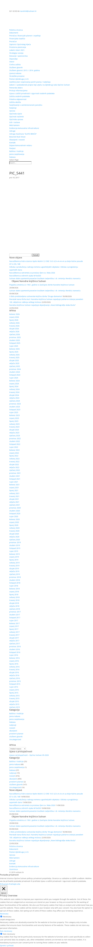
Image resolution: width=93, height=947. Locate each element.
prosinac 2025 (15, 337)
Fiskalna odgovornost (17, 99)
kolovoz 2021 (14, 484)
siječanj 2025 (14, 366)
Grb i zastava (14, 122)
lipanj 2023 (13, 421)
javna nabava (14, 716)
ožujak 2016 (14, 672)
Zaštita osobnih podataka (19, 96)
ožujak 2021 (14, 499)
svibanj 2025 (14, 355)
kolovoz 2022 (14, 450)
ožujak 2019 (14, 568)
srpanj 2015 (14, 690)
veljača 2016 (14, 675)
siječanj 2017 (14, 643)
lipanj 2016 (13, 664)
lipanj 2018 (13, 594)
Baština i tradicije (16, 151)
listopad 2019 (14, 548)
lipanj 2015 (13, 693)
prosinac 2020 (15, 508)
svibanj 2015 (14, 695)
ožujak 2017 (14, 638)
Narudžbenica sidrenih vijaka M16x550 (25, 276)
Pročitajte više (14, 884)
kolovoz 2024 (14, 381)
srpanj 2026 (14, 317)
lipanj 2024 (13, 386)
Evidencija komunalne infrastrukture (24, 128)
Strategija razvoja (16, 53)
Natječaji (12, 108)
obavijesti (13, 731)
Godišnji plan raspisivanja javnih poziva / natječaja (29, 82)
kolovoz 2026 (14, 314)
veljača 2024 (14, 398)
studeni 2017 (14, 614)
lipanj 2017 (13, 629)
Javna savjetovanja (16, 154)
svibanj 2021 (14, 493)
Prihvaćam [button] (4, 884)
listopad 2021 (14, 479)
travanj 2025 (14, 357)
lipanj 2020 (13, 525)
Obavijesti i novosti (17, 140)
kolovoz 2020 (14, 519)
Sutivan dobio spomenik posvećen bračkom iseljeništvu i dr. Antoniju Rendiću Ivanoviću (45, 278)
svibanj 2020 (14, 528)
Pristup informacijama (18, 90)
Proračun (13, 41)
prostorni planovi (16, 733)
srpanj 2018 (14, 591)
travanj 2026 (14, 326)
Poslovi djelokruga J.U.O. (19, 79)
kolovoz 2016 (14, 658)
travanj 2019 (14, 565)
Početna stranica (16, 30)
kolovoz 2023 (14, 415)
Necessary (7, 916)
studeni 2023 (14, 407)
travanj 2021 (14, 496)
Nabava (12, 157)
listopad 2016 (14, 652)
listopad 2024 (14, 375)
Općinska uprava (16, 119)
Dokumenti (13, 33)
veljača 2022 (14, 467)
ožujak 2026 (14, 328)
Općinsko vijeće (15, 114)
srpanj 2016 (14, 661)
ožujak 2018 (14, 603)
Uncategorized (15, 739)
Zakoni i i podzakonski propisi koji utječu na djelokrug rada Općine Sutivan (39, 85)
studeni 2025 (14, 340)
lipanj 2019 (13, 560)
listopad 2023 (14, 409)
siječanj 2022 (14, 470)
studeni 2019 (14, 545)
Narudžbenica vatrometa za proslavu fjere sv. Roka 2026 (32, 273)
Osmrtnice (13, 869)
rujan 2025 (13, 346)
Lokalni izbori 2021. (17, 50)
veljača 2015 (14, 704)
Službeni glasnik (16, 67)
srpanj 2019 (14, 557)
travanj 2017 (14, 635)
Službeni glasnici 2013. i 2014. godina (24, 70)
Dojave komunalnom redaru (20, 145)
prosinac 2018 (15, 577)
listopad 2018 (14, 583)
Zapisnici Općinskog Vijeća (20, 44)
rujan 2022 (13, 447)
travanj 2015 (14, 698)
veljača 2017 (14, 640)
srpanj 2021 (14, 487)
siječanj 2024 (14, 401)
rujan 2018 (13, 586)
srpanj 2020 (14, 522)
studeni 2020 (14, 511)
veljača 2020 (14, 537)
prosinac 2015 (15, 681)
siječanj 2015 (14, 707)
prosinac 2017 (15, 612)
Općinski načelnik (16, 116)
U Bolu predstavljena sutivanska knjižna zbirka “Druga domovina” (35, 296)
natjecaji (12, 725)
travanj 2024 (14, 392)
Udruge (12, 131)
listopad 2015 (14, 684)
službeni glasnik (15, 736)
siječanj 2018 (14, 609)
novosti (12, 728)
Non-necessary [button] (6, 931)
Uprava (12, 111)
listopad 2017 (14, 617)
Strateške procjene (16, 76)
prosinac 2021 (15, 473)
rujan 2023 (13, 412)
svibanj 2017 (14, 632)
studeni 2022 (14, 441)
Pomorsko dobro (16, 88)
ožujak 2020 (14, 534)
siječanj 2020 (14, 539)
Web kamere (14, 125)
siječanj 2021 (14, 505)
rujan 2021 (13, 482)
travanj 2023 (14, 427)
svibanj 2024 (14, 389)
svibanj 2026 (14, 323)
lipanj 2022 (13, 456)
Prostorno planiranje (17, 47)
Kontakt (12, 142)
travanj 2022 (14, 461)
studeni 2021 (14, 476)
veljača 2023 (14, 432)
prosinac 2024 (15, 369)
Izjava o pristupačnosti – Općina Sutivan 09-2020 (29, 755)
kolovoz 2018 (14, 589)
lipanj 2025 (13, 352)
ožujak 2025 (14, 360)
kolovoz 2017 (14, 623)
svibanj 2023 (14, 424)
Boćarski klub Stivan (17, 137)
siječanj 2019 (14, 574)
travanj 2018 (14, 600)
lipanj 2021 (13, 490)
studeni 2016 (14, 649)
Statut (11, 61)
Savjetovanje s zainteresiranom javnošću (25, 105)
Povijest (12, 148)
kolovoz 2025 (14, 349)
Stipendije (13, 59)
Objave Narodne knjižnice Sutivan (29, 281)
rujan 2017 (13, 620)
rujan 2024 (13, 378)
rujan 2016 (13, 655)
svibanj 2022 (14, 458)
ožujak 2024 (14, 395)
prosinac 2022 (15, 438)
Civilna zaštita (15, 64)
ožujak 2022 (14, 464)
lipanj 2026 (13, 320)
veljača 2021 (14, 502)
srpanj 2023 (14, 418)
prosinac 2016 (15, 646)
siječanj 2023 (14, 435)
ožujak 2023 (14, 430)
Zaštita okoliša (15, 102)
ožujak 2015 (14, 701)
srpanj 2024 (14, 383)
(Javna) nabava (15, 73)
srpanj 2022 (14, 453)
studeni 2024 (14, 372)
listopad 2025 (14, 343)
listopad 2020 (14, 513)
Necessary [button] (4, 914)
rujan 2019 (13, 551)
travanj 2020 (14, 531)
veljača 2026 (14, 331)
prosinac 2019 (15, 542)
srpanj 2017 (14, 626)
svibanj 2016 (14, 667)
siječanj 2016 (14, 678)
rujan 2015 (13, 687)
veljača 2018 (14, 606)
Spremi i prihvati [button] (7, 945)
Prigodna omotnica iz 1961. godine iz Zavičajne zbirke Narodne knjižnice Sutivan (41, 285)
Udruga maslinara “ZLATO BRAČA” (23, 134)
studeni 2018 (14, 580)
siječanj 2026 (14, 334)
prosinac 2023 (15, 404)
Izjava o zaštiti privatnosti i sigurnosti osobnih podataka (31, 93)
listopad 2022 (14, 444)
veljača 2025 (14, 363)
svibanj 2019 (14, 563)
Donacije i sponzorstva (18, 56)
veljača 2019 (14, 571)
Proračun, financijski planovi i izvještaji (25, 35)
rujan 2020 (13, 516)
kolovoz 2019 (14, 554)
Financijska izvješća (17, 38)
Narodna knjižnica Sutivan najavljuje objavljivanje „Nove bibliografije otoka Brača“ (42, 305)
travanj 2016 (14, 669)
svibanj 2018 (14, 597)
